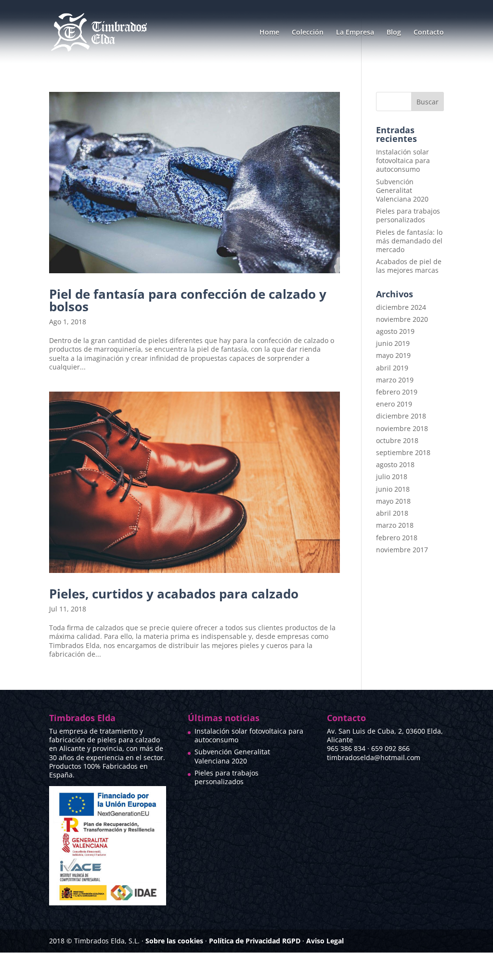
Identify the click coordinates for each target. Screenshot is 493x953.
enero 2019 (394, 403)
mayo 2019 (393, 355)
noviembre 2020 (402, 319)
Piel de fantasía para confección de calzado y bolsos (187, 300)
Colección (308, 33)
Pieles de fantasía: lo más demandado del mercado (409, 241)
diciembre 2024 (401, 307)
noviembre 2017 (402, 549)
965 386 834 (346, 748)
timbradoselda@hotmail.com (373, 757)
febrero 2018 (396, 537)
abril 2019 (392, 367)
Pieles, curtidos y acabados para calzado (173, 593)
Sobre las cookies (174, 940)
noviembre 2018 (402, 428)
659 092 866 (390, 748)
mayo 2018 (393, 501)
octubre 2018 (397, 440)
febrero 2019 (396, 391)
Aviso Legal (325, 940)
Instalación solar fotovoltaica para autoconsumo (403, 160)
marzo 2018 (395, 525)
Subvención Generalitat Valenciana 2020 (402, 190)
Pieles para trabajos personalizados (408, 215)
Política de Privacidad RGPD (254, 940)
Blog (394, 33)
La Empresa (355, 33)
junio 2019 (393, 343)
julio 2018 (391, 476)
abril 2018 (392, 513)
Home (269, 33)
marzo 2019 (395, 379)
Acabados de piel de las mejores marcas (408, 266)
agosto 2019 (395, 331)
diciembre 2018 (401, 415)
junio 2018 (393, 489)
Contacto (429, 33)
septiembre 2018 (403, 452)
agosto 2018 (395, 464)
